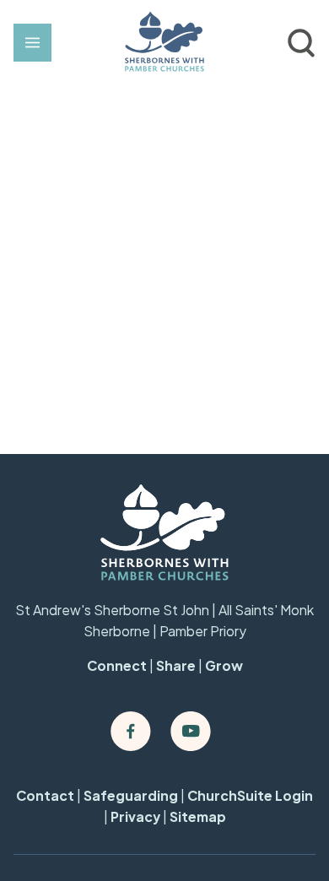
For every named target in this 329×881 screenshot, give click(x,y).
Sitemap (198, 816)
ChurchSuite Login (250, 795)
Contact (45, 795)
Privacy (135, 816)
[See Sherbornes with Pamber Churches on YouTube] (190, 731)
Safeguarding (131, 795)
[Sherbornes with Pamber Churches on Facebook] (131, 731)
